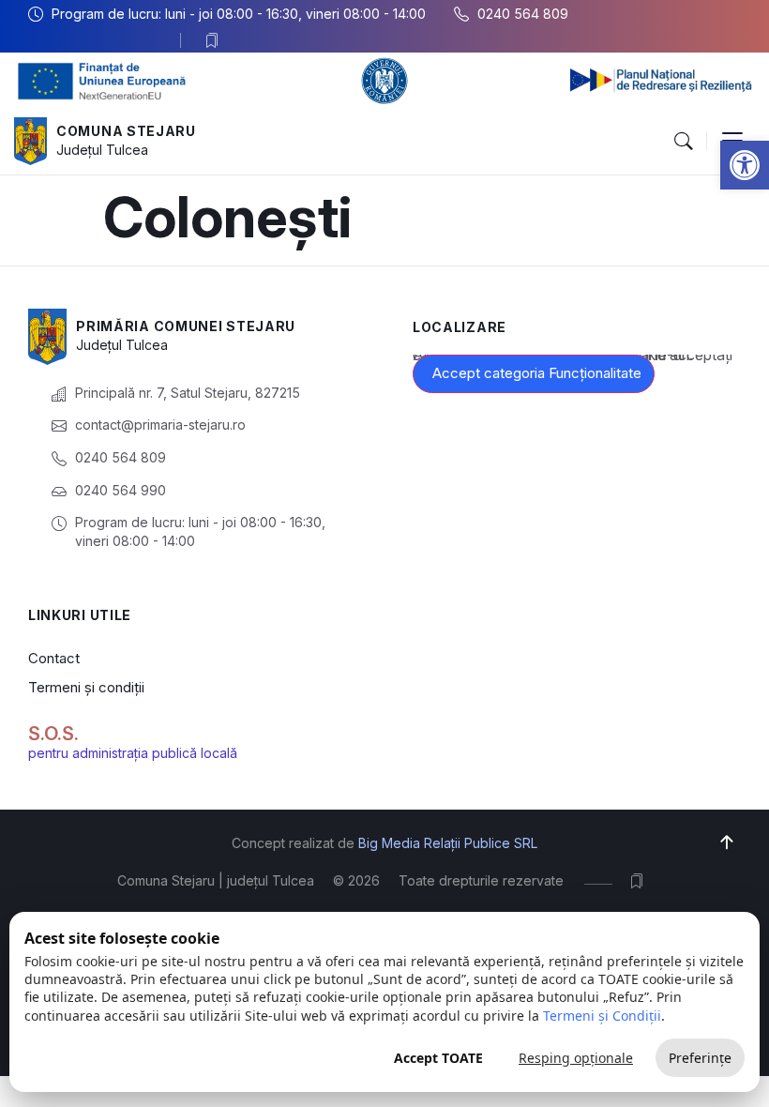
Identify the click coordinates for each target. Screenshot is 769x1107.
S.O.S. (53, 733)
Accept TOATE (438, 1058)
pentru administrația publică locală (132, 753)
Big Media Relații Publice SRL (447, 843)
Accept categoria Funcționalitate (536, 373)
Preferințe (700, 1058)
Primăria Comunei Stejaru (185, 326)
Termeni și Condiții (602, 1015)
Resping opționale (576, 1058)
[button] (744, 165)
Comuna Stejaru (126, 131)
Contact (54, 658)
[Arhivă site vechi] (216, 40)
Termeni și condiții (86, 687)
